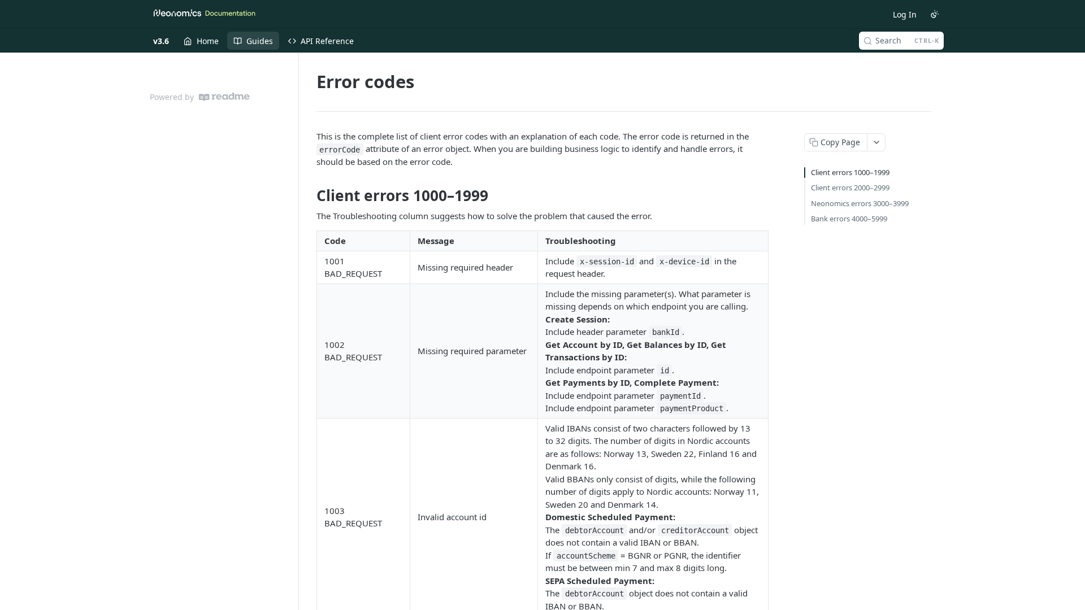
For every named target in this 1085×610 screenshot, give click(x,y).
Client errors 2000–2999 (850, 187)
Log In (905, 14)
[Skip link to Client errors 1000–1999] (309, 196)
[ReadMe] (224, 97)
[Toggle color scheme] (935, 14)
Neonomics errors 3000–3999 (860, 203)
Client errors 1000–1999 (850, 172)
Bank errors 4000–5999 (849, 218)
